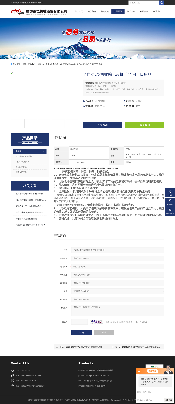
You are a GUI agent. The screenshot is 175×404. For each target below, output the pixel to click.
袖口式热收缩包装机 (24, 156)
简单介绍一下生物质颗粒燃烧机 (29, 206)
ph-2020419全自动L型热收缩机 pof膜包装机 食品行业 (140, 347)
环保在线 (105, 400)
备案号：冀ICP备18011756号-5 (77, 400)
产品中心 (31, 64)
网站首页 (79, 11)
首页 (24, 64)
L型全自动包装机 (51, 64)
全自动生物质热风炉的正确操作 (29, 212)
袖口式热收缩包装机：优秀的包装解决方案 (31, 200)
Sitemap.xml (116, 400)
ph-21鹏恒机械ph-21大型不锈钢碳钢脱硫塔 (95, 370)
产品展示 (118, 11)
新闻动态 (105, 11)
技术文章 (131, 11)
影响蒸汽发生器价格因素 (26, 219)
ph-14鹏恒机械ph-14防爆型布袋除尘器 (93, 375)
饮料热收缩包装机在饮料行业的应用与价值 (31, 193)
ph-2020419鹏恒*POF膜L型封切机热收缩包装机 (82, 347)
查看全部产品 (21, 172)
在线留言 (144, 11)
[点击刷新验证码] (96, 322)
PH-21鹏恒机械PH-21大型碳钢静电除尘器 (95, 381)
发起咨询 (169, 400)
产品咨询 (102, 125)
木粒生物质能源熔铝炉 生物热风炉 (92, 386)
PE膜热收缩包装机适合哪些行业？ (30, 225)
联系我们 (157, 11)
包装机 (40, 64)
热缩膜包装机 (21, 167)
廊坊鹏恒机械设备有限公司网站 (30, 3)
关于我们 (92, 11)
